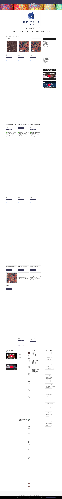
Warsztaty (27, 31)
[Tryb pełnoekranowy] (54, 78)
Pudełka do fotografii (45, 44)
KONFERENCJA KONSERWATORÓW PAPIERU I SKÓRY (50, 387)
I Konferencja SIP (48, 373)
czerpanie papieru (48, 368)
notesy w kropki (34, 363)
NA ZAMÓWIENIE (45, 49)
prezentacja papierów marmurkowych (50, 398)
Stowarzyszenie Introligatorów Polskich (49, 401)
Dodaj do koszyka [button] (9, 57)
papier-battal (44, 60)
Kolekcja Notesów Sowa (46, 47)
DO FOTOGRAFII (45, 43)
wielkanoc (47, 425)
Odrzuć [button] (34, 3)
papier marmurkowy (48, 392)
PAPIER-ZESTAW (45, 65)
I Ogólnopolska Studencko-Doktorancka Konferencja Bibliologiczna (49, 378)
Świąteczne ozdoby (45, 42)
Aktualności (12, 31)
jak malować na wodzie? (49, 382)
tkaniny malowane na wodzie (49, 403)
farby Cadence (51, 370)
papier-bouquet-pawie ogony (46, 61)
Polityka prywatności (22, 495)
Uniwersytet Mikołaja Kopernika (50, 407)
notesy (33, 361)
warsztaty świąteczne (49, 423)
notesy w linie (44, 55)
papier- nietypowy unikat (46, 59)
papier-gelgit (44, 62)
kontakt (42, 31)
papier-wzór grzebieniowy (46, 64)
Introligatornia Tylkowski (49, 375)
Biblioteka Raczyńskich (49, 357)
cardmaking (47, 366)
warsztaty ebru (48, 416)
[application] (49, 76)
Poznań (47, 396)
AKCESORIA (44, 41)
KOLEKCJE (44, 45)
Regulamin (48, 31)
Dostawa (37, 31)
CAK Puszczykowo (48, 364)
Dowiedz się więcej (52, 497)
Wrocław (51, 425)
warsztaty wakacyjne (49, 421)
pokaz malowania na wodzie (49, 394)
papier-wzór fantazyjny (46, 63)
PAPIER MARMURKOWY (46, 56)
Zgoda (47, 497)
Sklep (33, 31)
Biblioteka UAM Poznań (49, 359)
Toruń (47, 405)
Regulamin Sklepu (29, 495)
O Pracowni (18, 31)
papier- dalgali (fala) (45, 58)
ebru (47, 370)
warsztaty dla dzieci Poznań (49, 412)
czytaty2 (53, 368)
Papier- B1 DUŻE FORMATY (46, 57)
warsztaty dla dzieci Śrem (49, 414)
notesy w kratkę (34, 362)
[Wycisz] (53, 78)
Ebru (23, 31)
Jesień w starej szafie (49, 384)
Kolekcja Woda (45, 48)
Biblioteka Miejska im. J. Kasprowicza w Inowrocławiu (50, 355)
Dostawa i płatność (36, 495)
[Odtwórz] (43, 78)
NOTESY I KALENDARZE (35, 360)
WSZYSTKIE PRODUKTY (46, 66)
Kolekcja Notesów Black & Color (47, 46)
